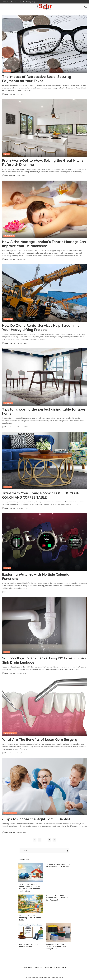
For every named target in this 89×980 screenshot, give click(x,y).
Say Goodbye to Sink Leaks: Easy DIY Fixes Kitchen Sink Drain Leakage (44, 660)
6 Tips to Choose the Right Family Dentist (36, 819)
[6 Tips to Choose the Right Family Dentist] (44, 786)
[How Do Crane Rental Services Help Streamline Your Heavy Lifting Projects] (44, 293)
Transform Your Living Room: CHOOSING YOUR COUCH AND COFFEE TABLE (40, 495)
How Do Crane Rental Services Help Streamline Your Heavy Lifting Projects (40, 327)
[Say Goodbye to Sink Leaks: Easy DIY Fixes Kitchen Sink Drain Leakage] (44, 625)
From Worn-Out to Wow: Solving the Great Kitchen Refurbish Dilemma (44, 162)
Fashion (7, 568)
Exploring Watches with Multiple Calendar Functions (36, 576)
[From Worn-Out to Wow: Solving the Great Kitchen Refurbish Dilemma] (44, 128)
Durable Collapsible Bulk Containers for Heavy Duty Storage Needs (56, 946)
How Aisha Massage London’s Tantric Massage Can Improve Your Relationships (44, 243)
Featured (8, 487)
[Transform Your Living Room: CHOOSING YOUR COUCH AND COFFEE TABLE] (44, 460)
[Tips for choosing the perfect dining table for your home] (44, 377)
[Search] (85, 6)
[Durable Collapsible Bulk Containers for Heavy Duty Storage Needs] (58, 932)
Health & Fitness (10, 733)
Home (7, 154)
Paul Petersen (10, 94)
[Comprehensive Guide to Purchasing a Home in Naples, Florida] (30, 903)
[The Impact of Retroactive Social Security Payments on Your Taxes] (44, 44)
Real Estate (8, 319)
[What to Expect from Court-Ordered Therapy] (30, 932)
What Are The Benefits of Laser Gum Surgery (39, 739)
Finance (7, 70)
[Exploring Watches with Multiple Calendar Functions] (44, 542)
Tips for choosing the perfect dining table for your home (44, 411)
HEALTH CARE (9, 235)
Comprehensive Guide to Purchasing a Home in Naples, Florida (29, 917)
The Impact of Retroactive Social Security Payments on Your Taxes (36, 78)
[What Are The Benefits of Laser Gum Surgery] (44, 707)
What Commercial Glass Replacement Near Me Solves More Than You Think (57, 897)
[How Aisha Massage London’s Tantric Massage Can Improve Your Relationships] (44, 209)
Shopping (8, 403)
